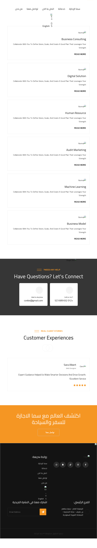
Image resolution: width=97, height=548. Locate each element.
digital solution (77, 76)
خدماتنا (61, 9)
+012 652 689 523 (64, 300)
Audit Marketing (76, 149)
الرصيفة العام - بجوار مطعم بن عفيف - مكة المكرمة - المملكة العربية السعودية (72, 511)
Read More (80, 54)
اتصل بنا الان (48, 9)
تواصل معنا (32, 9)
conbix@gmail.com (33, 300)
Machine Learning (75, 186)
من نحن (19, 9)
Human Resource (75, 113)
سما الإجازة (74, 9)
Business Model (76, 223)
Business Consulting (74, 39)
